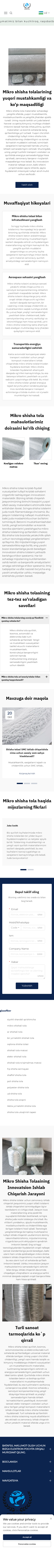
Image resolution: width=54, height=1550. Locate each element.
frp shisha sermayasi (18, 1069)
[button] (20, 783)
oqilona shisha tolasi (17, 1044)
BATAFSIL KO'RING (13, 448)
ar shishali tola (14, 1032)
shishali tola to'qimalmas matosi (24, 1062)
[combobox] (15, 927)
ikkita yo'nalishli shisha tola (21, 1106)
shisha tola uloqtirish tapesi (21, 1112)
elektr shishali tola (16, 1056)
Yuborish (27, 985)
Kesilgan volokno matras (13, 465)
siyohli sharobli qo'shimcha (21, 1019)
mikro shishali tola (17, 1025)
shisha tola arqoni (16, 1100)
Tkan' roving (41, 463)
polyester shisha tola (18, 1087)
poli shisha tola (15, 1081)
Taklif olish (27, 184)
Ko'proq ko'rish (27, 773)
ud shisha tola (14, 1093)
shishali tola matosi (17, 1050)
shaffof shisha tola (16, 1075)
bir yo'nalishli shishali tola (20, 1038)
